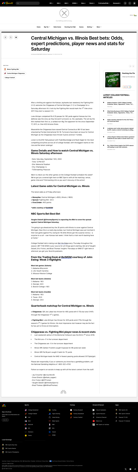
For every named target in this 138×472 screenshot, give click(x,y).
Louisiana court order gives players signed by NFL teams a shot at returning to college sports (120, 129)
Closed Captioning (15, 461)
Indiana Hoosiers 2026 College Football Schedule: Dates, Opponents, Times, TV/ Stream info (120, 103)
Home (38, 27)
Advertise (4, 461)
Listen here (125, 87)
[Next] (133, 66)
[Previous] (130, 66)
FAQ (21, 461)
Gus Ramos (110, 123)
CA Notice (63, 461)
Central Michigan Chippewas (16, 73)
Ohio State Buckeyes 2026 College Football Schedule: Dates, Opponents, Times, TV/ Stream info (120, 112)
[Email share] (16, 37)
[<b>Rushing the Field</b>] (112, 79)
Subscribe (5, 420)
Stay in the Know (6, 412)
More (98, 27)
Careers (8, 461)
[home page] (7, 3)
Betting (89, 27)
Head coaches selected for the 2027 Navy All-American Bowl (120, 120)
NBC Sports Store (26, 461)
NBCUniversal (10, 463)
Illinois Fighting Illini (13, 69)
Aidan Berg (109, 106)
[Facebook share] (5, 37)
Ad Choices (38, 461)
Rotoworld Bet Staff (37, 54)
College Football (10, 77)
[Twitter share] (11, 37)
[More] (125, 3)
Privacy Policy (45, 461)
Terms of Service (70, 461)
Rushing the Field (70, 27)
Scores (81, 27)
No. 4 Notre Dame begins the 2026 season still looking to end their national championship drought (120, 146)
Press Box (33, 461)
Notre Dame (57, 27)
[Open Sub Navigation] (53, 3)
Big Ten (46, 27)
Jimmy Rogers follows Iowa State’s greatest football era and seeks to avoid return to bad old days (121, 137)
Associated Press (111, 132)
